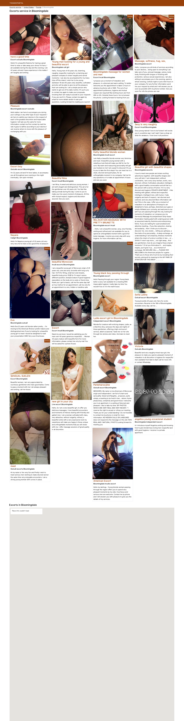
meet (13, 466)
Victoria (139, 346)
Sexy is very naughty (146, 124)
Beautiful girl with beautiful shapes (153, 167)
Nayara (14, 235)
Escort (55, 327)
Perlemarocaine (101, 384)
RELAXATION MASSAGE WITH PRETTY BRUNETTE (109, 221)
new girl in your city (62, 401)
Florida (38, 7)
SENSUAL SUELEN (20, 376)
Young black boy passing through (111, 273)
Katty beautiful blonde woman (109, 152)
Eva (12, 320)
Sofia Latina (141, 294)
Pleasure (15, 106)
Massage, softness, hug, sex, (150, 61)
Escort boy (16, 166)
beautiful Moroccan (62, 261)
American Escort (102, 481)
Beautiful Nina (59, 178)
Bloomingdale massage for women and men (111, 73)
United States (29, 7)
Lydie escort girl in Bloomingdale (110, 318)
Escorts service (15, 7)
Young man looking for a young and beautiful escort (71, 63)
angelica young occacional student (153, 419)
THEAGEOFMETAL (16, 3)
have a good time (20, 56)
